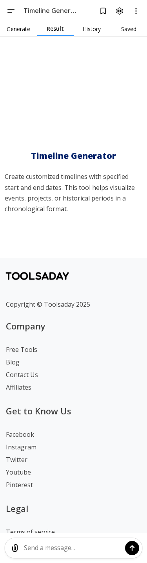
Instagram (21, 447)
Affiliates (18, 387)
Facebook (20, 434)
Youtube (18, 472)
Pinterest (19, 484)
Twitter (16, 459)
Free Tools (21, 349)
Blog (13, 362)
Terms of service (30, 532)
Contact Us (22, 374)
